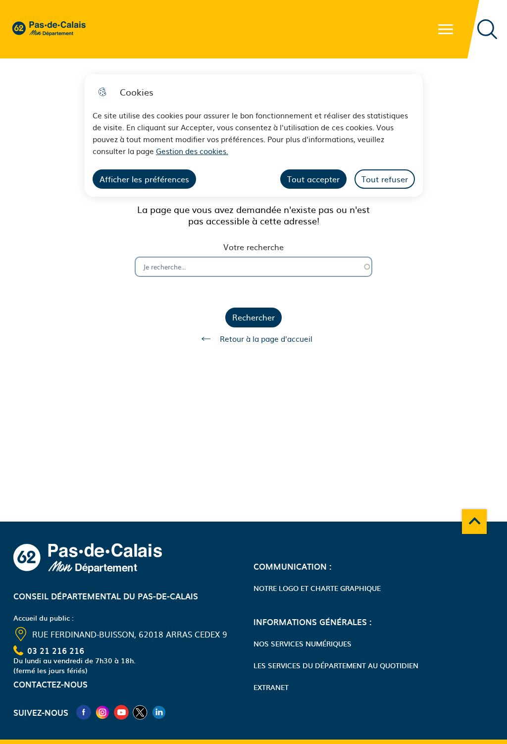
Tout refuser (384, 179)
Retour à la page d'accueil (266, 338)
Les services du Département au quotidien (336, 665)
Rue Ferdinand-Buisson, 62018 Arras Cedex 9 (129, 634)
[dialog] (254, 135)
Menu (446, 29)
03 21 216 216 (55, 650)
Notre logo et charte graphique (317, 588)
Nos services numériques (303, 643)
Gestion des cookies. (192, 151)
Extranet (271, 687)
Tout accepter (313, 179)
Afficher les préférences (144, 179)
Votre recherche (253, 247)
